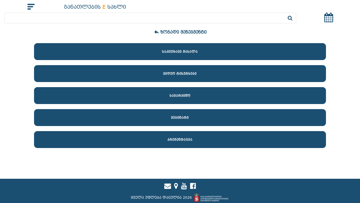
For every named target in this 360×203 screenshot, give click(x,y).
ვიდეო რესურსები (180, 74)
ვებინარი (180, 118)
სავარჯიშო (180, 96)
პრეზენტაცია (179, 140)
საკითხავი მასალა (180, 52)
